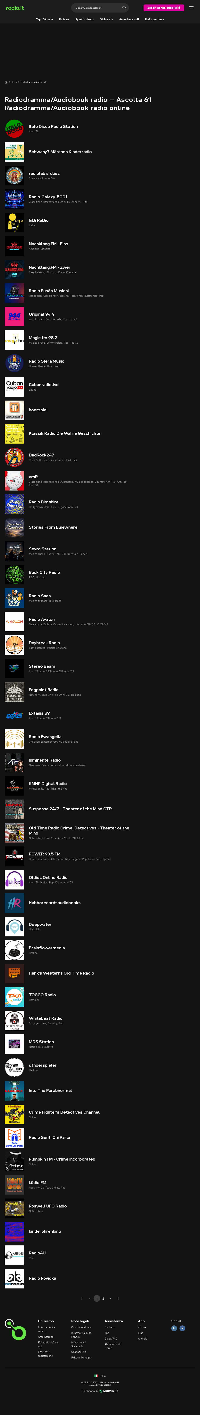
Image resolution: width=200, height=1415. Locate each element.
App (107, 1333)
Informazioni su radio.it (47, 1329)
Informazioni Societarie (78, 1344)
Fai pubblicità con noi (48, 1344)
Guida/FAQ (111, 1338)
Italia (102, 1376)
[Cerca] (124, 7)
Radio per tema (154, 19)
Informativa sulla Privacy (81, 1335)
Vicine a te (106, 19)
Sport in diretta (84, 19)
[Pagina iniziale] (6, 82)
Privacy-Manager (81, 1357)
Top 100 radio (44, 19)
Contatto (110, 1327)
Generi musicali (129, 19)
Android (142, 1338)
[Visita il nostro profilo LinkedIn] (174, 1328)
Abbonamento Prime (113, 1346)
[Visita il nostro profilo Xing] (182, 1328)
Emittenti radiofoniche (45, 1354)
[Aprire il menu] (191, 7)
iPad (140, 1333)
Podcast (64, 19)
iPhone (142, 1327)
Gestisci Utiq (79, 1352)
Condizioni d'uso (81, 1327)
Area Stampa (46, 1337)
